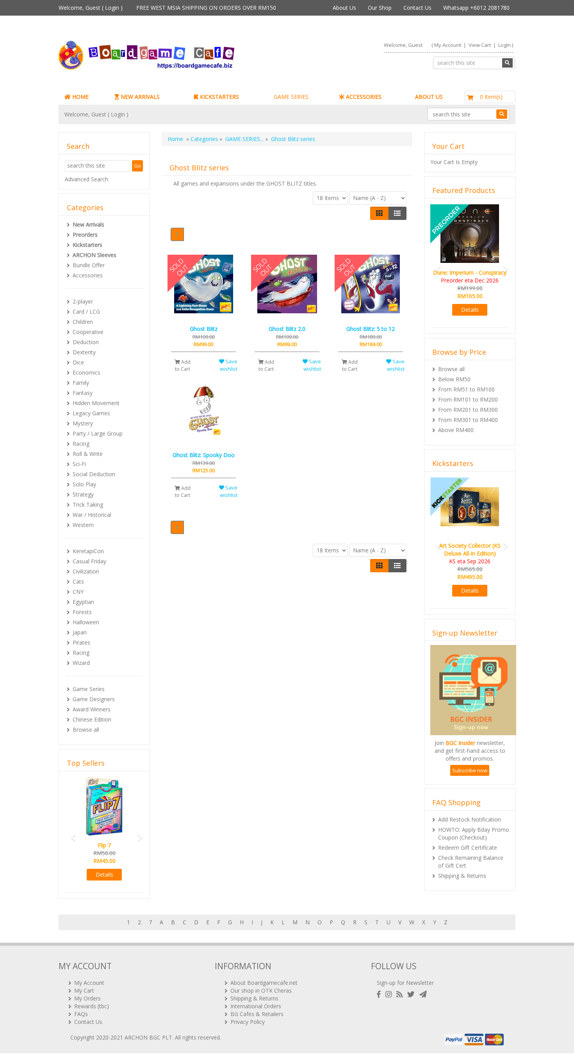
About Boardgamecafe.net (264, 982)
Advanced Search (86, 179)
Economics (86, 372)
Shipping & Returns (462, 875)
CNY (78, 591)
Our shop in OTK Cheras (261, 990)
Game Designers (94, 699)
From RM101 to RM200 (468, 399)
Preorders (85, 234)
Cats (78, 581)
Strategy (83, 494)
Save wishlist (228, 365)
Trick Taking (88, 504)
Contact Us (417, 7)
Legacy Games (91, 413)
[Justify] (397, 213)
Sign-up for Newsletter (405, 982)
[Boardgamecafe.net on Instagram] (390, 994)
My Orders (87, 998)
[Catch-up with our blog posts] (401, 994)
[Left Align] (379, 213)
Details (104, 874)
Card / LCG (86, 311)
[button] (71, 834)
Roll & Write (88, 453)
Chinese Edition (92, 719)
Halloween (86, 622)
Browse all (86, 729)
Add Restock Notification (469, 819)
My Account (447, 44)
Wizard (81, 662)
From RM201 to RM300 (468, 409)
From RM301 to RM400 (468, 419)
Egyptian (83, 602)
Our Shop (380, 7)
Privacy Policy (247, 1021)
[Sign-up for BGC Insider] (423, 994)
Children (83, 321)
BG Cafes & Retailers (256, 1014)
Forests (82, 612)
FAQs (81, 1014)
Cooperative (88, 332)
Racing (81, 443)
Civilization (86, 571)
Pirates (81, 642)
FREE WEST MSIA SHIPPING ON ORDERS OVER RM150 (206, 7)
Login (112, 7)
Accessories (88, 275)
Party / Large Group (98, 433)
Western (83, 525)
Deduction (86, 342)
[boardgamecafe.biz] (169, 55)
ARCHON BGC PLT (148, 1037)
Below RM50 (454, 379)
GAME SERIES (291, 96)
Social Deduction (94, 474)
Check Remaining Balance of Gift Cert (470, 861)
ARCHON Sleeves (94, 255)
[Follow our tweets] (412, 994)
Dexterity (84, 352)
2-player (83, 301)
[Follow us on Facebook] (380, 994)
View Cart (480, 44)
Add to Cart (183, 365)
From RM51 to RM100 (466, 389)
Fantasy (83, 393)
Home (175, 139)
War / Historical (92, 514)
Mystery (83, 423)
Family (81, 382)
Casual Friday (89, 561)
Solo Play (84, 484)
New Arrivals (88, 224)
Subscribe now (469, 770)
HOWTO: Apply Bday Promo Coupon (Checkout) (473, 833)
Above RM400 (456, 430)
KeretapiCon (88, 551)
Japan (80, 632)
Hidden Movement (96, 403)
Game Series (89, 689)
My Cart (84, 990)
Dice (78, 362)
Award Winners (92, 709)
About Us (344, 7)
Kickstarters (87, 244)
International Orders (255, 1006)
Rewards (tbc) (91, 1006)
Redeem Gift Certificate (467, 847)
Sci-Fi (79, 464)
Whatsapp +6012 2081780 (476, 7)
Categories (204, 139)
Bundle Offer (89, 265)
